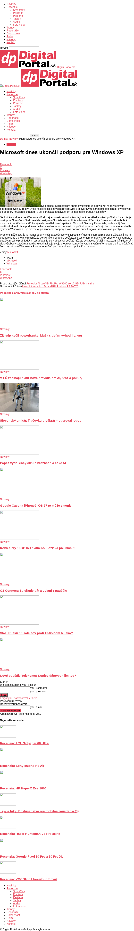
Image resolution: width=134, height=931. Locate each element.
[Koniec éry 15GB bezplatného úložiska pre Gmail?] (19, 538)
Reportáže (13, 30)
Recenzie (12, 7)
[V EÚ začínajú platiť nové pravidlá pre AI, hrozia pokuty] (19, 368)
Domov (4, 138)
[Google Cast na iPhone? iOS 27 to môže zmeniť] (19, 496)
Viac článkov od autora (34, 292)
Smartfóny (19, 10)
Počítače (18, 12)
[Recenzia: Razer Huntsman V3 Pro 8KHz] (8, 827)
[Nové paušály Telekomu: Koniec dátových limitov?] (19, 666)
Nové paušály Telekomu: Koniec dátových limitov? (38, 675)
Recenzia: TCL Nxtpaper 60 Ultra (24, 743)
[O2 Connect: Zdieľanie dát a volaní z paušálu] (19, 581)
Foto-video (19, 24)
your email (36, 707)
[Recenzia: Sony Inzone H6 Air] (8, 759)
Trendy (11, 27)
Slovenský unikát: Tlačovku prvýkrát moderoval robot (40, 420)
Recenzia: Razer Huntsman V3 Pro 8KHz (30, 833)
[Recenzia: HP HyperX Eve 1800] (8, 782)
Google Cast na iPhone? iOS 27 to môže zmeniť (35, 505)
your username (39, 688)
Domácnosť (13, 33)
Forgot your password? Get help (18, 698)
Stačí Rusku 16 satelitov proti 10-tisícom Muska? (36, 633)
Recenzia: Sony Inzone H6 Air (22, 765)
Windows (12, 263)
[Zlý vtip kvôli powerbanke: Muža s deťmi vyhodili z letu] (19, 326)
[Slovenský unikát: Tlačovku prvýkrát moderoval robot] (19, 411)
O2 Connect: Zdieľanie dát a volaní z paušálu (33, 590)
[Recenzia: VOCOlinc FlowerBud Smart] (8, 872)
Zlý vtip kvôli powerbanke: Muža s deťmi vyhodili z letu (41, 335)
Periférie (18, 15)
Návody (11, 39)
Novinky (11, 4)
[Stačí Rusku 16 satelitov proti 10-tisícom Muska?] (19, 623)
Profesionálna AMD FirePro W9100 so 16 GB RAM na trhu (60, 283)
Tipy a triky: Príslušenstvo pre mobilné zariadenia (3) (39, 811)
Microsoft (12, 252)
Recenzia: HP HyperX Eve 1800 (23, 788)
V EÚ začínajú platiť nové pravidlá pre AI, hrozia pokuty (41, 378)
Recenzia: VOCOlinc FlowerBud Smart (28, 879)
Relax (10, 36)
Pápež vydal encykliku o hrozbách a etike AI (33, 463)
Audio (16, 21)
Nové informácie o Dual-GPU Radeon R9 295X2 (50, 286)
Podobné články (10, 292)
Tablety (17, 18)
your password (38, 691)
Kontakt (11, 42)
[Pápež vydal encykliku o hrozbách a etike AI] (19, 453)
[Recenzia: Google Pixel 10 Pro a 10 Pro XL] (8, 850)
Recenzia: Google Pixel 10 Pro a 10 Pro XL (31, 856)
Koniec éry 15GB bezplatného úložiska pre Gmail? (37, 548)
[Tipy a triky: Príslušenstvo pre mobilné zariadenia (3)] (8, 804)
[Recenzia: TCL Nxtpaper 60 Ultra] (8, 736)
